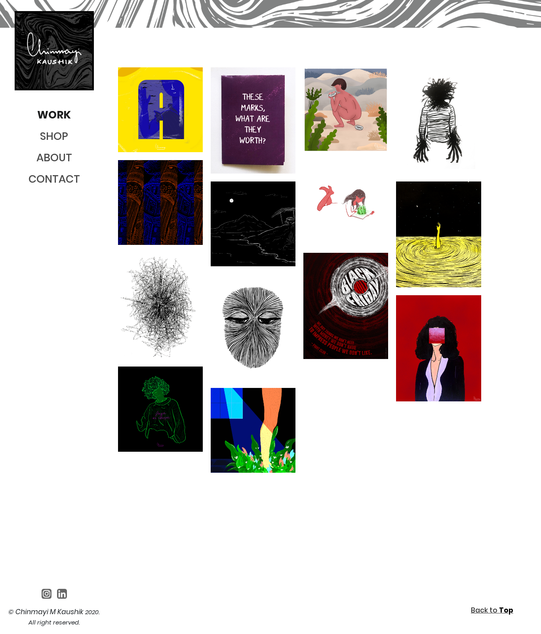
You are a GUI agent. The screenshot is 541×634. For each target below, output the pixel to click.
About (54, 157)
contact (54, 179)
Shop (54, 136)
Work (54, 114)
